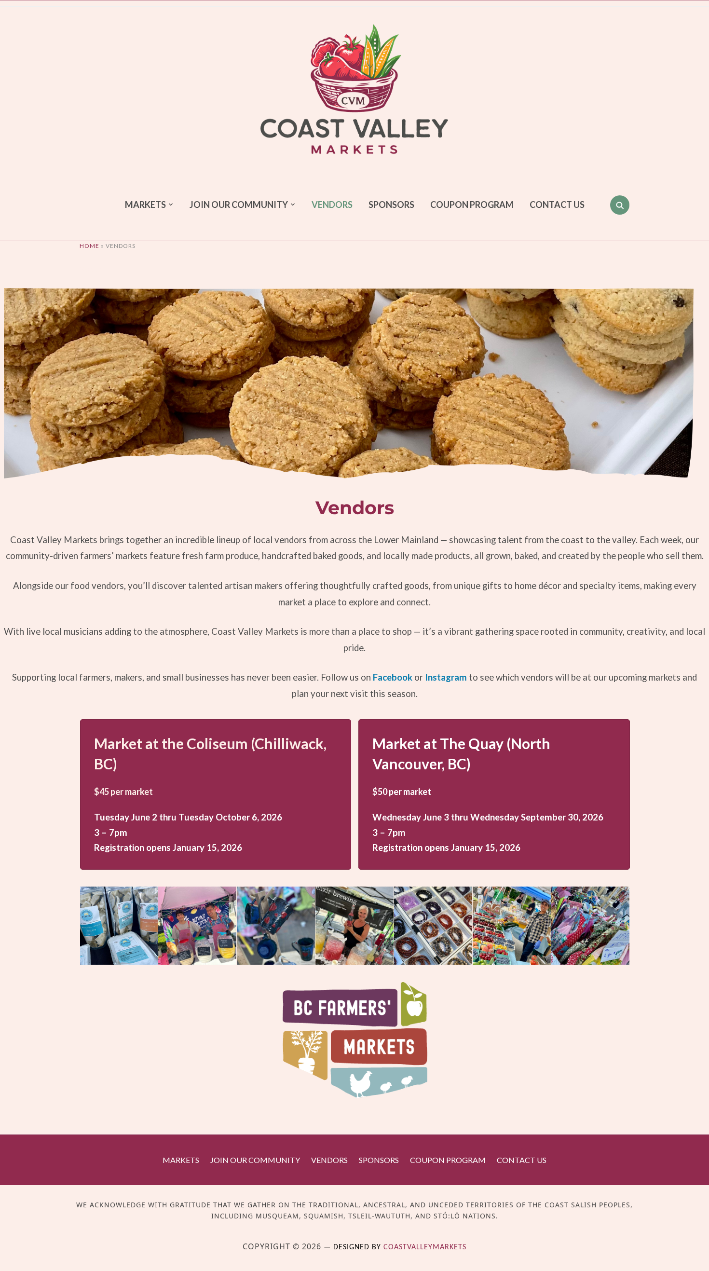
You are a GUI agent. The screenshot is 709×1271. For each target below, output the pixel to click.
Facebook (392, 677)
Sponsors (391, 204)
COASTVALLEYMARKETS (424, 1247)
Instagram (446, 677)
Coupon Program (472, 204)
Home (89, 245)
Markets (145, 204)
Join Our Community (239, 204)
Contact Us (557, 204)
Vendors (332, 204)
